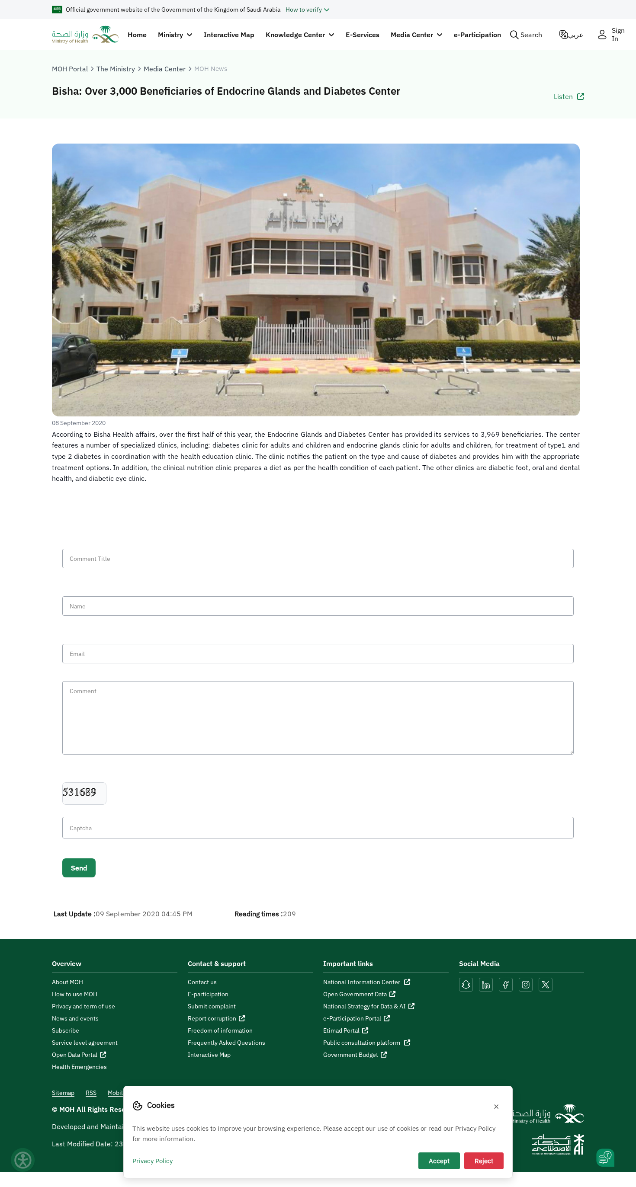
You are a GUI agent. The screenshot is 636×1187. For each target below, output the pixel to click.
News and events (75, 1018)
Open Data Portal (74, 1055)
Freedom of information (220, 1030)
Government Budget (350, 1055)
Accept (439, 1160)
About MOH (67, 982)
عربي (576, 34)
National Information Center (362, 982)
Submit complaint (212, 1006)
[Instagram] (526, 983)
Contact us (202, 982)
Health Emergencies (79, 1067)
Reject (484, 1160)
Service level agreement (85, 1042)
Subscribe (65, 1030)
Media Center (165, 68)
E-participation (208, 994)
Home (137, 34)
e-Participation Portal (352, 1018)
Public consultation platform (362, 1042)
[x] (545, 983)
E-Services (362, 34)
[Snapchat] (466, 983)
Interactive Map (229, 34)
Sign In (618, 34)
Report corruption (212, 1018)
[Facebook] (506, 983)
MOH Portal (70, 68)
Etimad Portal (341, 1030)
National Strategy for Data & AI (364, 1006)
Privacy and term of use (83, 1006)
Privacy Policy (152, 1160)
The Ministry (115, 68)
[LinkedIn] (487, 983)
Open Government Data (355, 994)
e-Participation (477, 34)
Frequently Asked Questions (226, 1042)
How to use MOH (74, 994)
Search (531, 34)
